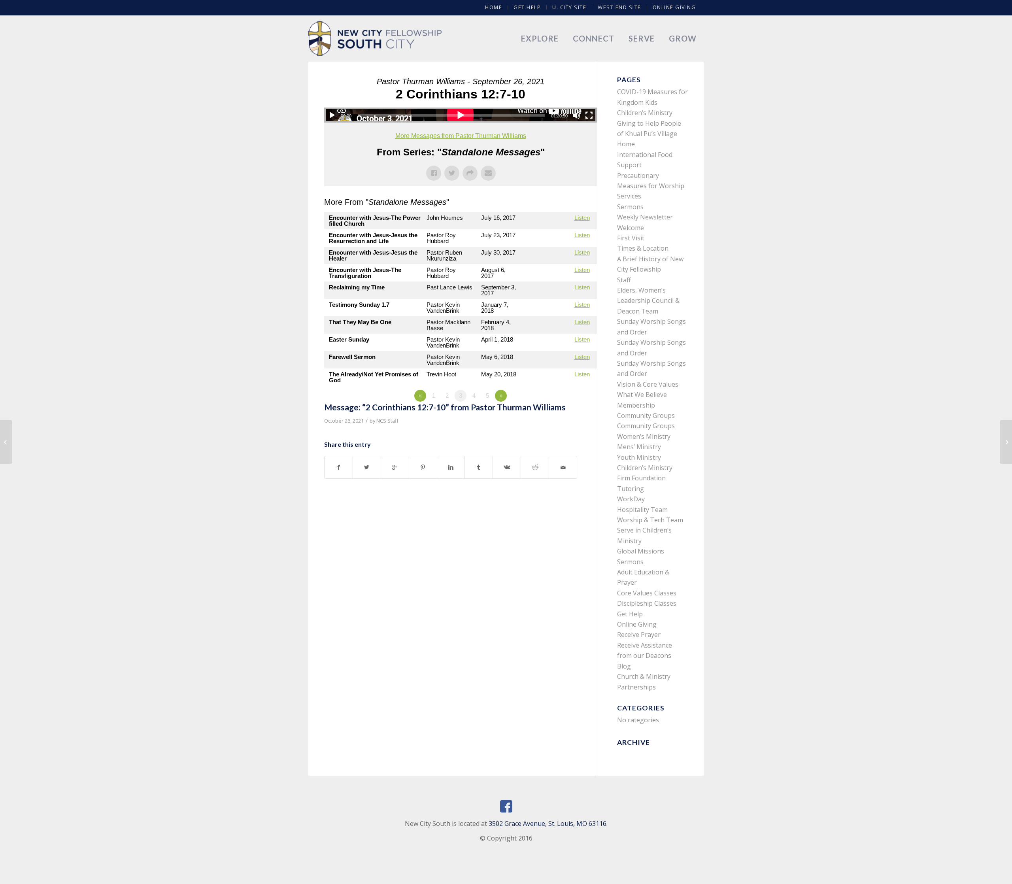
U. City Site (569, 7)
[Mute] (576, 115)
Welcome (630, 227)
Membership (636, 405)
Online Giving (674, 7)
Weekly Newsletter (645, 217)
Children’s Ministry (644, 467)
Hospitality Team (642, 509)
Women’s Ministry (643, 436)
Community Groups (646, 415)
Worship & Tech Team (650, 520)
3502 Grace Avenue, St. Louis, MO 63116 (547, 823)
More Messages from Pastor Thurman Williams (460, 135)
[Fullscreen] (589, 115)
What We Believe (642, 394)
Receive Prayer (639, 634)
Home (493, 7)
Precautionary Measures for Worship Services (650, 186)
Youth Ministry (639, 457)
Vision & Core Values (647, 384)
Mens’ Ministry (639, 446)
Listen (582, 217)
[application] (460, 115)
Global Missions (640, 551)
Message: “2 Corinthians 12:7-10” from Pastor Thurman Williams (445, 407)
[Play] (332, 115)
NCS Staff (387, 420)
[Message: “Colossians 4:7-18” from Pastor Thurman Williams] (6, 442)
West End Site (619, 7)
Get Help (527, 7)
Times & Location (642, 248)
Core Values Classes (646, 593)
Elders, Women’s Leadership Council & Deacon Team (648, 300)
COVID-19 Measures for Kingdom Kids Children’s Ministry (652, 102)
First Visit (630, 238)
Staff (624, 280)
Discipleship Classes (646, 603)
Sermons (630, 206)
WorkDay (631, 499)
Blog (624, 666)
